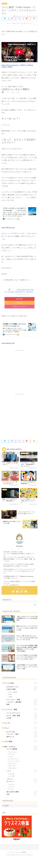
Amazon (19, 302)
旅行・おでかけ (20, 747)
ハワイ (21, 771)
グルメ (20, 728)
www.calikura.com (8, 227)
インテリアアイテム (21, 713)
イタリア (11, 786)
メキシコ (21, 779)
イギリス (11, 784)
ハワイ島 (11, 776)
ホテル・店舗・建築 (21, 715)
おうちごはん (21, 731)
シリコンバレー (13, 759)
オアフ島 (11, 774)
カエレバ (26, 294)
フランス (11, 789)
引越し (11, 696)
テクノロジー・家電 (21, 699)
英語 (21, 704)
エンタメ (4, 3)
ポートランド (13, 763)
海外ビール (21, 736)
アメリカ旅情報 (21, 749)
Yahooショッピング (19, 306)
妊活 (10, 694)
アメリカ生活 (20, 683)
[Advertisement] (19, 371)
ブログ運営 (20, 741)
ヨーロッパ (21, 781)
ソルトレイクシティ (15, 761)
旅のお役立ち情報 (21, 792)
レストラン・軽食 (21, 734)
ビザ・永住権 (13, 692)
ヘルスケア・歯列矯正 (21, 702)
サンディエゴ (13, 752)
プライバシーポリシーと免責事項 (18, 852)
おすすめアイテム (21, 687)
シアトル (11, 754)
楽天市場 (19, 299)
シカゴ (11, 756)
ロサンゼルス (13, 768)
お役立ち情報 (21, 689)
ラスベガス (12, 765)
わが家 (21, 718)
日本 (21, 794)
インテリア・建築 (20, 709)
